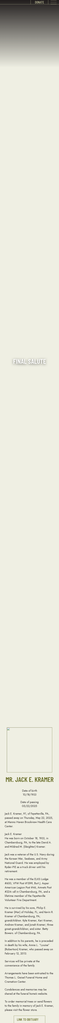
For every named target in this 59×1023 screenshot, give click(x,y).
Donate (39, 2)
